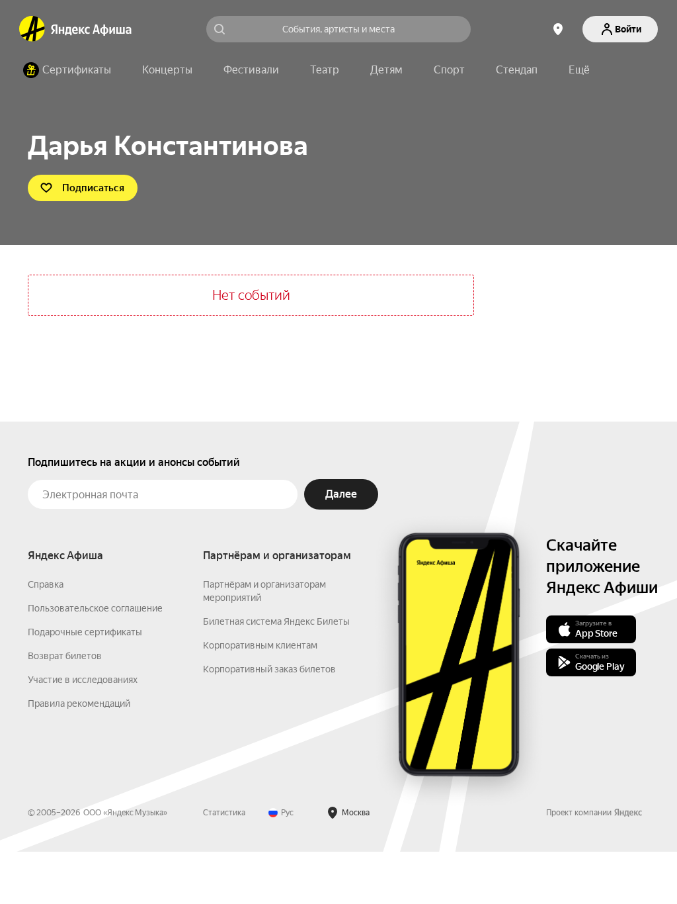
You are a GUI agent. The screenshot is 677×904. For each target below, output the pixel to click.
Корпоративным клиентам (260, 645)
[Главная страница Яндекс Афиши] (32, 29)
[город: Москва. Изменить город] (558, 29)
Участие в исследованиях (83, 679)
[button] (579, 70)
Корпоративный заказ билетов (269, 669)
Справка (45, 584)
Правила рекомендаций (79, 703)
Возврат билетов (65, 656)
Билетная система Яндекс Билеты (276, 621)
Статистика (224, 812)
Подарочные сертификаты (85, 632)
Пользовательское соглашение (95, 608)
